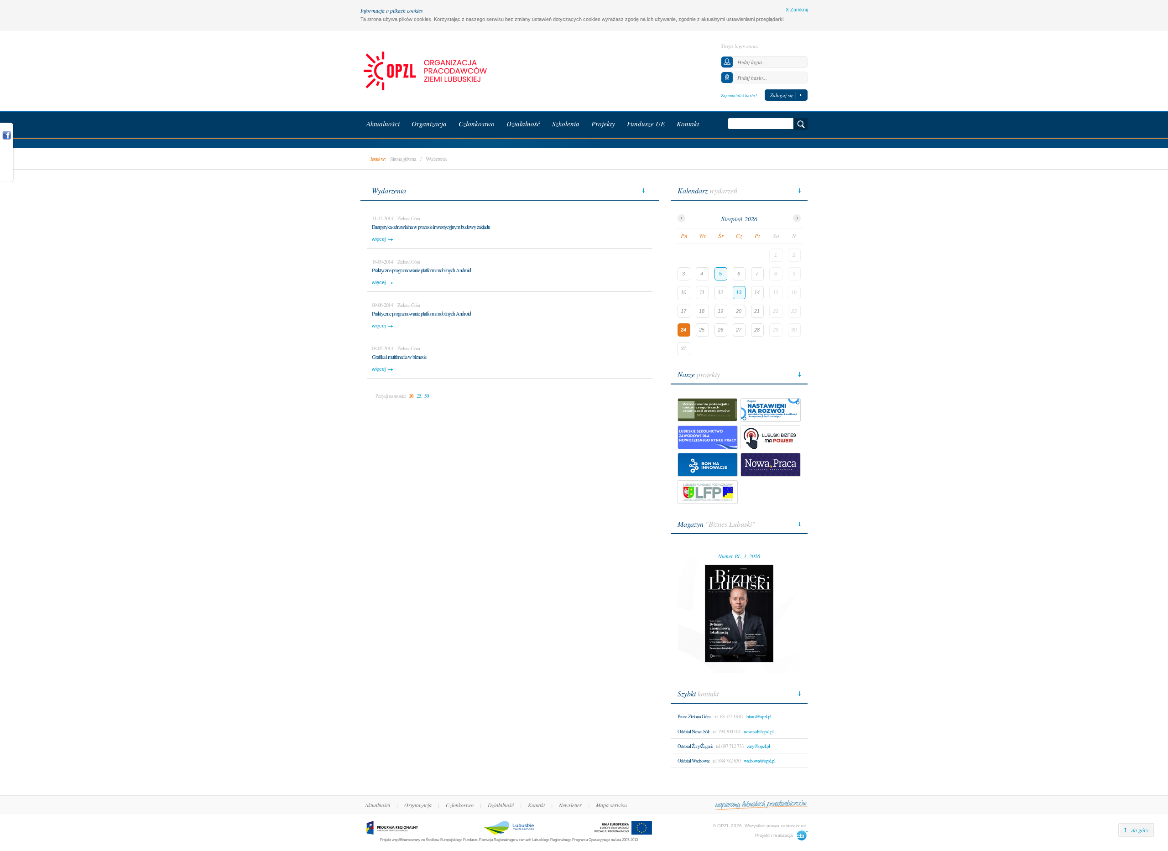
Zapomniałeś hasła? (739, 95)
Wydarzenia (436, 158)
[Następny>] (797, 218)
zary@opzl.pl (758, 745)
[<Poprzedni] (681, 218)
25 (419, 395)
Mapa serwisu (611, 805)
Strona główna (403, 158)
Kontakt (536, 805)
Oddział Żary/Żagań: (695, 745)
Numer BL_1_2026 (739, 556)
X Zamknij (797, 9)
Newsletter (570, 805)
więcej (379, 239)
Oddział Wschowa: (693, 760)
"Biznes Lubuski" (716, 524)
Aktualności (377, 805)
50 (426, 395)
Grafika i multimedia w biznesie (399, 356)
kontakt (698, 693)
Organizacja (418, 805)
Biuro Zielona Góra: (694, 716)
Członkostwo (460, 805)
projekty (699, 374)
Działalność (501, 805)
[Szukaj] (801, 124)
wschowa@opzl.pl (759, 760)
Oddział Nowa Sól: (693, 731)
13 (738, 292)
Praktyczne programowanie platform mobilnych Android (421, 270)
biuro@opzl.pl (758, 716)
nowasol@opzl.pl (758, 731)
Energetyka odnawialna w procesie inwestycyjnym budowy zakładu (431, 226)
